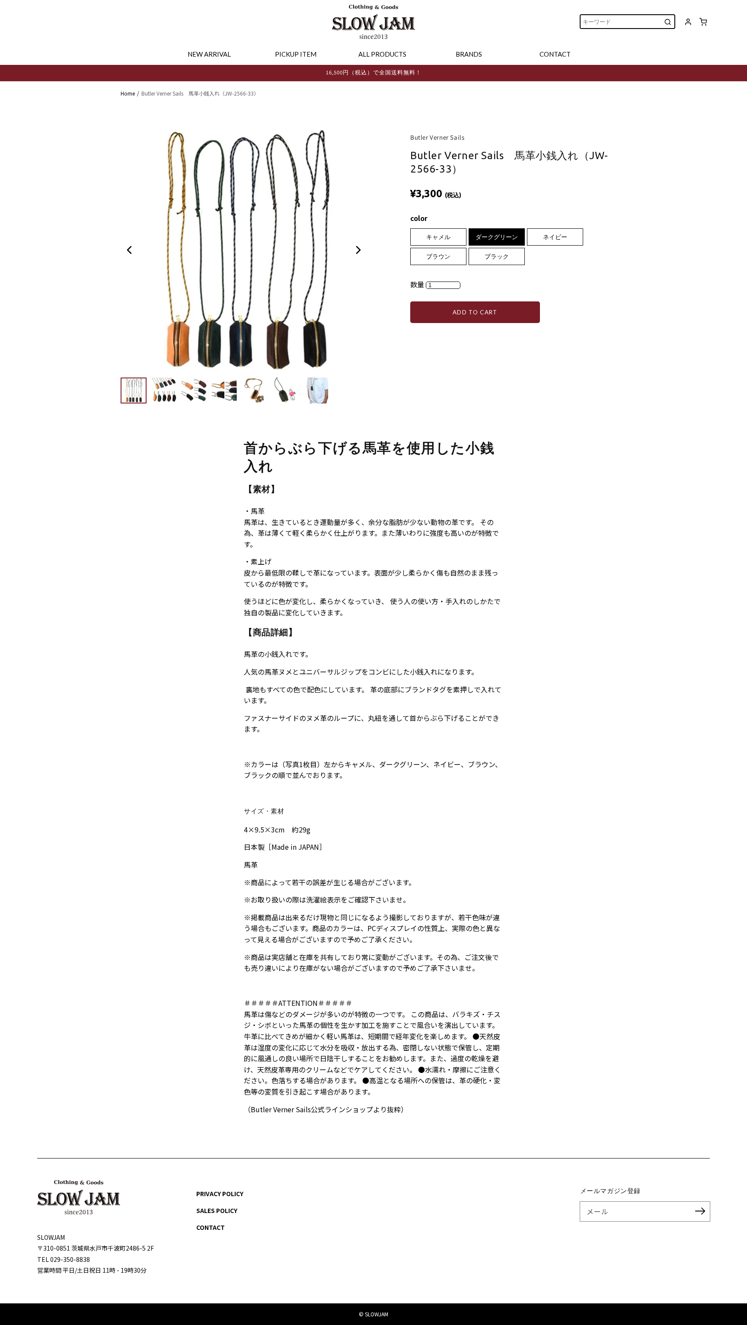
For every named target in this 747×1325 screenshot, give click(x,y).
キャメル (438, 237)
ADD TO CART (475, 312)
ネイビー (555, 237)
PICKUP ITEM (295, 54)
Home (128, 93)
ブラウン (438, 256)
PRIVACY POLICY (219, 1193)
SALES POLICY (216, 1210)
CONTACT (555, 54)
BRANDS (469, 54)
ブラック (497, 256)
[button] (129, 250)
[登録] (700, 1211)
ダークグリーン (497, 237)
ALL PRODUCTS (382, 54)
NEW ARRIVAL (209, 54)
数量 (418, 284)
